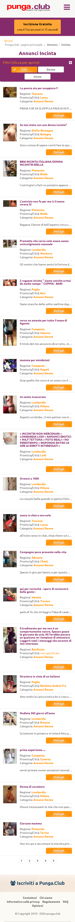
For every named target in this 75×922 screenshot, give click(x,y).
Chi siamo (46, 897)
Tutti (24, 69)
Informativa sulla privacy (23, 901)
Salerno (45, 333)
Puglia (36, 289)
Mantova (46, 253)
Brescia (45, 722)
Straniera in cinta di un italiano (40, 676)
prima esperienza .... (32, 750)
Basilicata (38, 649)
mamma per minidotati (35, 360)
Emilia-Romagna (42, 130)
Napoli (44, 369)
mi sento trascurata (33, 397)
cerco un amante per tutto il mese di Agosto (43, 322)
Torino (44, 832)
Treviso (45, 601)
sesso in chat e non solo (35, 515)
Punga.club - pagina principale (24, 44)
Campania (38, 329)
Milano (44, 406)
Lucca (44, 97)
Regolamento (51, 901)
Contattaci (30, 897)
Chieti (44, 561)
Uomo (38, 76)
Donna (51, 69)
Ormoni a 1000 (29, 478)
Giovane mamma (31, 823)
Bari (43, 293)
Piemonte (38, 170)
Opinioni (37, 905)
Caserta (45, 759)
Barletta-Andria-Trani (54, 685)
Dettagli (59, 115)
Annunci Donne (43, 101)
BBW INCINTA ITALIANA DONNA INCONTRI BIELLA (41, 163)
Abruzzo (37, 557)
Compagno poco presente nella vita (43, 552)
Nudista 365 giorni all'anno (37, 713)
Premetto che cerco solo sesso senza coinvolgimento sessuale (44, 242)
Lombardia (39, 249)
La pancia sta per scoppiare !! (39, 88)
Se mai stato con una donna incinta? (43, 125)
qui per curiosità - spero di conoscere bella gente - (44, 590)
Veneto (36, 597)
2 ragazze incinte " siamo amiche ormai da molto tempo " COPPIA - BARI (45, 282)
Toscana (37, 93)
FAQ (65, 901)
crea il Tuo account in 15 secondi (37, 26)
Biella (44, 174)
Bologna (45, 134)
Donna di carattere (32, 786)
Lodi (43, 455)
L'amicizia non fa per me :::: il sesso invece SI (42, 203)
